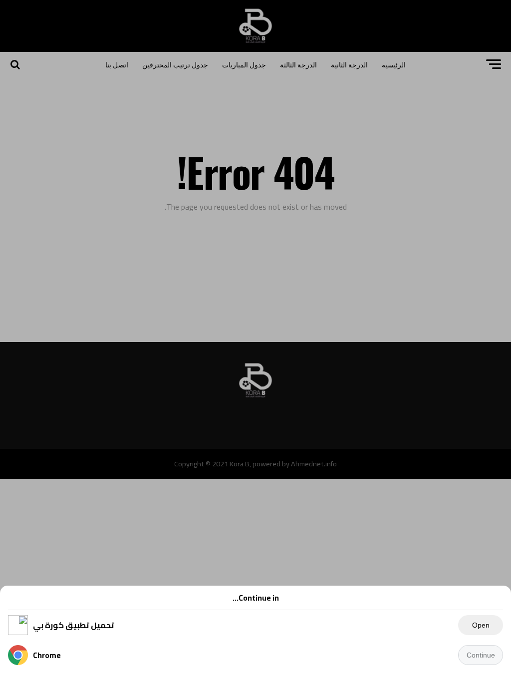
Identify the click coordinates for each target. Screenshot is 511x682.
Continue (481, 655)
